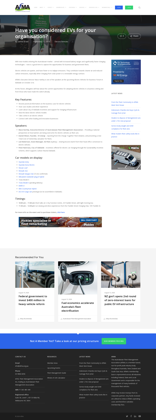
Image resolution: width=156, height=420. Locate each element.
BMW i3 (21, 186)
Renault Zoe (23, 171)
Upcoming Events (53, 368)
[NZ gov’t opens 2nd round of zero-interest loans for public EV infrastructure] (120, 291)
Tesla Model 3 (24, 183)
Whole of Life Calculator (56, 378)
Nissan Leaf (23, 168)
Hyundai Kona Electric (27, 165)
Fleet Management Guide (56, 373)
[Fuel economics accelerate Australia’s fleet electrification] (77, 291)
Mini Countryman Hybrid (27, 189)
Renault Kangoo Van (26, 174)
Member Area (52, 363)
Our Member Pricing (114, 341)
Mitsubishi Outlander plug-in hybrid (31, 177)
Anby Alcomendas (26, 319)
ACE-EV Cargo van (25, 192)
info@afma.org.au (21, 366)
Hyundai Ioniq (24, 162)
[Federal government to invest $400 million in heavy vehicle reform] (34, 291)
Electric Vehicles (61, 41)
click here (61, 212)
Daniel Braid (23, 41)
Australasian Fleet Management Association (77, 319)
